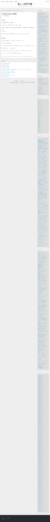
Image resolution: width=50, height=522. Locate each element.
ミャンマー (44, 154)
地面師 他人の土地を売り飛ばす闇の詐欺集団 (10, 56)
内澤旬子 (43, 153)
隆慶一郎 (43, 206)
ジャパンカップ (44, 217)
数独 (38, 205)
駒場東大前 (31, 56)
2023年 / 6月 (40, 405)
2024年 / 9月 (40, 389)
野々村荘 (39, 315)
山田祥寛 (39, 342)
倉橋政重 (39, 308)
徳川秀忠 (46, 216)
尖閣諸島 (39, 264)
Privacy (11, 1)
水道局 (39, 274)
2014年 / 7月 (40, 502)
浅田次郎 (44, 174)
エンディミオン (45, 189)
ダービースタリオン (40, 243)
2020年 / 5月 (40, 447)
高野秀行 (43, 226)
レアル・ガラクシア (41, 259)
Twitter (46, 160)
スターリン (42, 183)
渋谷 (44, 173)
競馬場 (42, 189)
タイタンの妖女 (40, 291)
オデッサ (43, 343)
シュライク (39, 143)
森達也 (41, 204)
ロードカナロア (40, 206)
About (7, 1)
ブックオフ (44, 227)
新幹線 (39, 335)
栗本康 (42, 345)
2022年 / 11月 (40, 413)
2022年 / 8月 (40, 417)
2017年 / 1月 (40, 475)
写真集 (39, 125)
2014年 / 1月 (40, 505)
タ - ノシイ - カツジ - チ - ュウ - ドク (25, 6)
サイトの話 (40, 109)
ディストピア (44, 334)
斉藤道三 (42, 341)
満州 (38, 210)
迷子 (46, 183)
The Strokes (44, 322)
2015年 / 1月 (40, 497)
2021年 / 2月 (40, 438)
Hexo (45, 232)
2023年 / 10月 (40, 400)
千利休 (45, 238)
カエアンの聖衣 (40, 217)
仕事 (39, 102)
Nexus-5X (40, 142)
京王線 (43, 204)
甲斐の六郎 (40, 258)
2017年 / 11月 (40, 470)
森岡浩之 (43, 158)
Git (42, 346)
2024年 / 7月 (40, 391)
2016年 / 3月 (40, 484)
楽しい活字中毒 (25, 3)
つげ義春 (39, 164)
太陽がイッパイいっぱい (42, 254)
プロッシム (40, 257)
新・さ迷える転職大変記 (43, 149)
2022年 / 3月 (40, 423)
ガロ (41, 162)
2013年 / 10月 (40, 508)
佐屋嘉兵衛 (44, 319)
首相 (42, 196)
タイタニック (43, 282)
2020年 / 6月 (40, 446)
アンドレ (42, 274)
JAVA (42, 239)
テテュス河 (39, 186)
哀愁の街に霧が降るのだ (42, 306)
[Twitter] (46, 1)
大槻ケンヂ (39, 239)
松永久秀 (43, 170)
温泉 (40, 210)
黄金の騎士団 (44, 301)
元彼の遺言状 (42, 207)
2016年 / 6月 (40, 481)
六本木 (42, 174)
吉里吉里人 (43, 179)
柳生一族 (42, 223)
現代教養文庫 (39, 211)
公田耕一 (42, 260)
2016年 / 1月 (40, 486)
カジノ (46, 228)
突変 (38, 157)
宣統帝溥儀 (44, 305)
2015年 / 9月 (40, 491)
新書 (39, 117)
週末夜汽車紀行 (26, 56)
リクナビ (44, 243)
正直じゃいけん (40, 364)
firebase (39, 204)
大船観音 (42, 297)
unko (44, 202)
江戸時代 (39, 189)
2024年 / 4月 (40, 393)
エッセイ (39, 119)
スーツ (47, 174)
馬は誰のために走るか (41, 267)
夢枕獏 (42, 237)
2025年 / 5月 (40, 379)
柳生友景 (39, 326)
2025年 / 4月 (40, 380)
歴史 (39, 107)
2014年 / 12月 (40, 498)
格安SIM (44, 221)
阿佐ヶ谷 (39, 343)
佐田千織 (39, 363)
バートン (39, 332)
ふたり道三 (44, 264)
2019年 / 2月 (40, 465)
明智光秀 (46, 206)
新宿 (42, 342)
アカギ (39, 277)
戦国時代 (42, 228)
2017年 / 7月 (40, 472)
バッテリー (43, 185)
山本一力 (39, 226)
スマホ (41, 157)
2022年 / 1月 (40, 425)
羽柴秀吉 (44, 176)
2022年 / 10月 (40, 414)
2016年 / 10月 (40, 479)
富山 (45, 345)
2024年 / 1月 (40, 397)
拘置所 (42, 222)
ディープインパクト (41, 168)
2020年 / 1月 (40, 452)
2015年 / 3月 (40, 494)
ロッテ (43, 273)
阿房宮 (39, 279)
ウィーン (43, 350)
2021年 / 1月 (40, 439)
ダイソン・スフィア (41, 354)
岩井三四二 (45, 180)
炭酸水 (39, 272)
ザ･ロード (39, 305)
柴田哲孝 (39, 287)
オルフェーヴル (40, 240)
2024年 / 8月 (40, 390)
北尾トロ (39, 191)
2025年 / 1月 (40, 384)
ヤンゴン (39, 355)
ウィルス (43, 308)
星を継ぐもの (40, 340)
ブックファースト (40, 190)
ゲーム (46, 231)
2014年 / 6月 (40, 504)
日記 (22, 10)
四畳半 (41, 179)
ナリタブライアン (40, 138)
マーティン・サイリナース (41, 244)
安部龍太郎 (39, 237)
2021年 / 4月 (40, 436)
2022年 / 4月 (40, 422)
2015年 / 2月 (40, 495)
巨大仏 (47, 190)
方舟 (41, 226)
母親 (39, 271)
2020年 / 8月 (40, 444)
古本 (44, 228)
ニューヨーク (41, 205)
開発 (44, 183)
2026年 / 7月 (40, 375)
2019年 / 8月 (40, 458)
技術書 (39, 127)
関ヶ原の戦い (41, 147)
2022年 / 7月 (40, 418)
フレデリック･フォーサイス (42, 360)
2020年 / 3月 (40, 450)
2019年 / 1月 (40, 466)
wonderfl (39, 298)
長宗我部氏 (40, 275)
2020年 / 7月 (40, 445)
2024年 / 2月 (40, 396)
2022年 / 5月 (40, 420)
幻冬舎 (44, 231)
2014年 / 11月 (40, 499)
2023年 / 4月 (40, 407)
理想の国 (39, 199)
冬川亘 (39, 252)
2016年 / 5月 (40, 482)
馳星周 (47, 221)
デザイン (39, 312)
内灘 (45, 190)
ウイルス (42, 279)
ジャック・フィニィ (41, 304)
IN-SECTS (46, 194)
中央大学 (43, 355)
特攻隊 (42, 314)
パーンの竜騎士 (40, 289)
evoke (39, 309)
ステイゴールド (40, 153)
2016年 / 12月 (40, 477)
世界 (43, 239)
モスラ (39, 282)
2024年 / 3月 (40, 395)
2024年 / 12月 (40, 385)
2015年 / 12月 (40, 487)
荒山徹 (43, 195)
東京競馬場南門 (43, 288)
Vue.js (39, 260)
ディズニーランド (43, 329)
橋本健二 (39, 323)
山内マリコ (45, 168)
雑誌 (39, 123)
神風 (39, 352)
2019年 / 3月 (40, 464)
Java (45, 164)
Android (39, 112)
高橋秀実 (43, 159)
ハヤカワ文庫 (40, 173)
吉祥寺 (41, 233)
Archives (3, 1)
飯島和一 (39, 350)
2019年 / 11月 (40, 454)
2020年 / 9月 (40, 443)
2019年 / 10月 (40, 456)
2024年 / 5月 (40, 392)
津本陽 (43, 157)
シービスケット (40, 286)
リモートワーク (42, 218)
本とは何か (40, 300)
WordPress (42, 175)
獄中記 (39, 116)
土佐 (39, 297)
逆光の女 (42, 280)
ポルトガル (44, 222)
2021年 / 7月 (40, 432)
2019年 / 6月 (40, 460)
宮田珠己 (42, 245)
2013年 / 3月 (40, 511)
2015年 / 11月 (40, 488)
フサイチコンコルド (41, 316)
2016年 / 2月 (40, 485)
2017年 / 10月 (40, 471)
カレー (39, 126)
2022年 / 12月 (40, 412)
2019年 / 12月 (40, 453)
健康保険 (39, 328)
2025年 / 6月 (40, 378)
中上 (42, 272)
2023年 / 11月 (40, 399)
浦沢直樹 (44, 258)
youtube (39, 228)
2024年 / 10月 (40, 388)
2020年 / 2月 (40, 451)
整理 (39, 268)
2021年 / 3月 (40, 437)
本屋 (39, 120)
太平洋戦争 (45, 195)
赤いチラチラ (40, 129)
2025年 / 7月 (40, 377)
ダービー (39, 216)
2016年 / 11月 (40, 478)
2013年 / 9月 (40, 509)
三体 (45, 159)
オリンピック (40, 196)
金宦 (39, 280)
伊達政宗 (43, 278)
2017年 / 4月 (40, 473)
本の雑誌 (40, 192)
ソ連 (43, 190)
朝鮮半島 (39, 162)
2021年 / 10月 (40, 429)
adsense (45, 170)
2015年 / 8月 (40, 492)
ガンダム (44, 311)
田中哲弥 (43, 328)
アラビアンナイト (40, 152)
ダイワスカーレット (40, 200)
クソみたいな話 (40, 101)
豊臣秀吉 (43, 142)
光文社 (45, 330)
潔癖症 (39, 233)
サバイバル (39, 222)
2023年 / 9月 (40, 402)
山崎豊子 (39, 346)
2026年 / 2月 (40, 376)
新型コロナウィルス (42, 213)
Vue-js (43, 138)
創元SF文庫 (46, 181)
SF (38, 110)
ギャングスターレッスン (42, 299)
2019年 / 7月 (40, 459)
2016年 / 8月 (40, 480)
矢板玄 (39, 341)
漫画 (39, 115)
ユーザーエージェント (41, 333)
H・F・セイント (43, 362)
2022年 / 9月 (40, 416)
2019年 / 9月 (40, 457)
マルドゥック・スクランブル (43, 169)
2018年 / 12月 (40, 467)
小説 (39, 108)
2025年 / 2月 (40, 383)
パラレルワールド (41, 313)
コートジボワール (41, 353)
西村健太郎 (21, 56)
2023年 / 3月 (40, 409)
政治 (39, 132)
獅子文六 (42, 349)
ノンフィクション (41, 106)
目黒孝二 (39, 194)
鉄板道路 (44, 275)
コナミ (39, 261)
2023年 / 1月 (40, 411)
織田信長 (44, 171)
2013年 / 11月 (40, 507)
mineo (42, 216)
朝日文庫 (39, 207)
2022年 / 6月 (40, 419)
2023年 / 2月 (40, 410)
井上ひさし (40, 348)
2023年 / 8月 (40, 403)
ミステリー (40, 114)
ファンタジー (40, 113)
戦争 (44, 152)
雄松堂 (39, 288)
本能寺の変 (40, 185)
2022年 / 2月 (40, 424)
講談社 (39, 345)
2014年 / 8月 (40, 501)
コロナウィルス (43, 164)
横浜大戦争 (46, 138)
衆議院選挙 (39, 245)
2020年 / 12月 (40, 440)
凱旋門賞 (39, 146)
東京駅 (45, 346)
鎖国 (39, 329)
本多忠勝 (39, 366)
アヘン (43, 233)
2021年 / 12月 (40, 426)
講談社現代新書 (40, 336)
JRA (44, 163)
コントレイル (45, 234)
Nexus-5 (40, 197)
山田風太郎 (43, 335)
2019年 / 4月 (40, 463)
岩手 (39, 294)
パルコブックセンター (41, 234)
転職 (39, 103)
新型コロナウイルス (41, 238)
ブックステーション (40, 221)
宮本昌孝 (39, 223)
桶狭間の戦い (40, 195)
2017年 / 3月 (40, 474)
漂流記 (39, 121)
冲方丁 (41, 199)
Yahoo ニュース (40, 255)
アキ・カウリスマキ (41, 293)
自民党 (46, 186)
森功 (18, 56)
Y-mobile (39, 180)
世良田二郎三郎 (40, 227)
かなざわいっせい (43, 210)
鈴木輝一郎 (42, 163)
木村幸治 (43, 326)
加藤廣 (44, 216)
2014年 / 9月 (40, 500)
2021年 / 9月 (40, 430)
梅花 (42, 277)
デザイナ (39, 151)
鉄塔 (39, 349)
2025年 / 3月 (40, 382)
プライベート (44, 240)
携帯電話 (43, 180)
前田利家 (44, 257)
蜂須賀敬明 (39, 174)
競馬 (39, 105)
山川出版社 (43, 309)
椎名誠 (39, 165)
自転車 (40, 170)
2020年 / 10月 (40, 441)
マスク (41, 231)
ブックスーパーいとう (41, 232)
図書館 (39, 122)
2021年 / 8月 (40, 431)
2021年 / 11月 (40, 427)
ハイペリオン (43, 165)
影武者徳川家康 (40, 158)
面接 (42, 184)
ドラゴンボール (40, 263)
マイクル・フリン (41, 347)
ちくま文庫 (46, 143)
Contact (15, 1)
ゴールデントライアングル (41, 201)
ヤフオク (45, 146)
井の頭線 (43, 143)
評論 (39, 130)
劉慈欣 (39, 231)
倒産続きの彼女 (40, 265)
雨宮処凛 (42, 307)
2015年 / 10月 (40, 490)
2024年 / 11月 (40, 386)
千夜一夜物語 (45, 205)
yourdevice (43, 363)
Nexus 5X (42, 271)
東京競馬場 (42, 191)
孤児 (38, 170)
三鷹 (45, 244)
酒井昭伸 (39, 184)
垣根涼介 (43, 235)
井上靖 (39, 169)
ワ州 (38, 147)
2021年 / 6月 (40, 433)
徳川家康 (42, 194)
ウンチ (39, 284)
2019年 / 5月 (40, 461)
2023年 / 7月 (40, 404)
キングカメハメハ (40, 176)
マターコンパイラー (41, 302)
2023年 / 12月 (40, 398)
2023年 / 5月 (40, 406)
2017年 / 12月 (40, 468)
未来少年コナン (43, 186)
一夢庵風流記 (45, 196)
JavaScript (43, 162)
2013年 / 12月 (40, 506)
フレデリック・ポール (41, 281)
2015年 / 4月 (40, 493)
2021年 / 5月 (40, 434)
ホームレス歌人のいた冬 (42, 270)
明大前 (39, 179)
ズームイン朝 (40, 368)
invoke (44, 340)
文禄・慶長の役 (40, 224)
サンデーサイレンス (40, 202)
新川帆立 (39, 175)
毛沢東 (39, 314)
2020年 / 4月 (40, 448)
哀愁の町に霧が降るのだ (41, 181)
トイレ (44, 184)
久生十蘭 (39, 163)
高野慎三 (39, 278)
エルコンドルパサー (40, 154)
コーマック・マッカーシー (42, 295)
